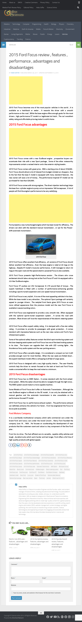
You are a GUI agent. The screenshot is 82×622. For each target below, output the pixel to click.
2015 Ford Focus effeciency (65, 457)
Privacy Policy (44, 2)
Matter (28, 34)
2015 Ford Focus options (16, 463)
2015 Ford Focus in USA (61, 460)
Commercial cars (30, 469)
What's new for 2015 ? (58, 478)
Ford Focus (67, 469)
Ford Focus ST (32, 472)
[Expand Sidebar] (3, 45)
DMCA (20, 2)
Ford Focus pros (24, 472)
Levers (57, 34)
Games (6, 34)
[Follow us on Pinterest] (65, 616)
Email (44, 578)
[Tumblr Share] (29, 445)
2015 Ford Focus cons (61, 455)
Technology (16, 24)
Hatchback (61, 472)
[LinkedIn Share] (18, 445)
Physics (61, 24)
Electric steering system (52, 469)
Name (13, 578)
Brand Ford (12, 469)
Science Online (52, 7)
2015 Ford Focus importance (46, 460)
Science (27, 39)
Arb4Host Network (18, 618)
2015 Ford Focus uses (29, 466)
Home (4, 2)
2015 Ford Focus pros (59, 463)
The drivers (42, 478)
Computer (26, 24)
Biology (53, 24)
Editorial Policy (28, 7)
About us (12, 2)
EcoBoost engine (40, 469)
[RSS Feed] (58, 616)
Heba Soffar (40, 7)
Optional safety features (54, 475)
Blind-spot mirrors (63, 466)
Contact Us (56, 2)
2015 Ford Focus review (16, 466)
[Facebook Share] (10, 445)
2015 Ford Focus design (16, 457)
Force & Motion (48, 29)
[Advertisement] (26, 90)
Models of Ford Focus (40, 475)
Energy (49, 34)
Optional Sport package (15, 478)
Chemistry (70, 24)
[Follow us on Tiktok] (76, 616)
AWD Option (54, 466)
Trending (20, 39)
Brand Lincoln (20, 469)
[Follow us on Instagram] (73, 616)
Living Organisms (17, 34)
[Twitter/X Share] (14, 445)
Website (13, 585)
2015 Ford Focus (18, 455)
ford (61, 469)
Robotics (7, 24)
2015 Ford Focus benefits (47, 455)
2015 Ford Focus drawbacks (49, 457)
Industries (7, 29)
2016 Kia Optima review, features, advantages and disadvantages (39, 541)
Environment (70, 29)
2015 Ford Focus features (30, 460)
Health (46, 24)
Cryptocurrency (9, 39)
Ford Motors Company (51, 472)
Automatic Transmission (43, 466)
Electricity (59, 29)
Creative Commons (31, 2)
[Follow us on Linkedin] (69, 616)
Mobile (38, 29)
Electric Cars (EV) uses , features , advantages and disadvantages (18, 541)
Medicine (16, 29)
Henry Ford (23, 475)
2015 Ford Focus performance (31, 463)
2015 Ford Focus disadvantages (32, 457)
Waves (35, 34)
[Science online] (47, 616)
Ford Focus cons (14, 472)
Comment (14, 564)
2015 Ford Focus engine (16, 460)
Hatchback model (14, 475)
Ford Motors (41, 472)
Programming (36, 24)
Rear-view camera (27, 478)
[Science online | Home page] (14, 13)
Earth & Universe (27, 29)
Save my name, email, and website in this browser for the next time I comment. (37, 593)
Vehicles (65, 34)
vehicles (49, 478)
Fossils (42, 34)
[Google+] (62, 616)
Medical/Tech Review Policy (11, 7)
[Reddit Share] (26, 445)
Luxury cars (30, 475)
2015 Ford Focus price (46, 463)
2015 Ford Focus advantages (31, 455)
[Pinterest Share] (22, 445)
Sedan (35, 478)
